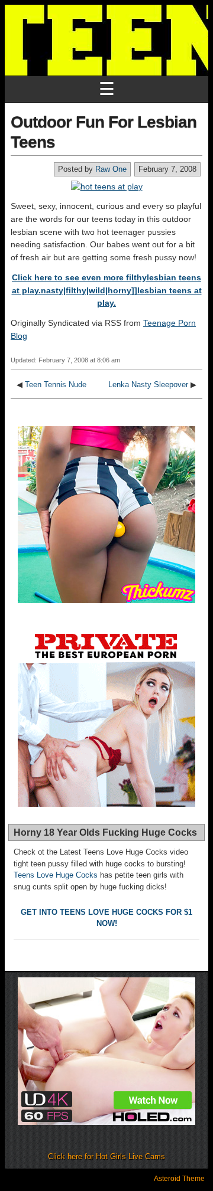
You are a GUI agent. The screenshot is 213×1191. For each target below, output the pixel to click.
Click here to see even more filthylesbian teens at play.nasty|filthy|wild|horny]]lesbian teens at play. (107, 290)
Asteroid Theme (179, 1178)
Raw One (111, 169)
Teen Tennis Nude (55, 384)
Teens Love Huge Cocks (56, 875)
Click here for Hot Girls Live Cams (106, 1156)
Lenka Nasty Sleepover (148, 384)
